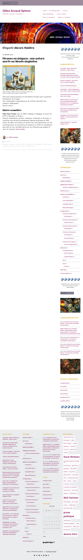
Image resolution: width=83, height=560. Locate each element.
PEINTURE (7, 141)
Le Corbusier (66, 484)
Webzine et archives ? (64, 17)
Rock (64, 263)
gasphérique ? (49, 542)
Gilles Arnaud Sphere (17, 11)
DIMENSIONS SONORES (66, 184)
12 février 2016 (8, 54)
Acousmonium (67, 440)
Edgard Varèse (75, 465)
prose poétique (69, 514)
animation (75, 443)
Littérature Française (68, 232)
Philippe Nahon (72, 505)
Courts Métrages (67, 200)
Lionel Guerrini (67, 490)
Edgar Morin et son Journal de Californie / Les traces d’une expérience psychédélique (11, 508)
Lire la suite (20, 129)
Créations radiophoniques (70, 187)
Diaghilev (29, 144)
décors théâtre (20, 144)
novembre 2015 (64, 401)
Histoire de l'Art (67, 474)
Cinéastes (65, 197)
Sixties (66, 266)
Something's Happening (69, 523)
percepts (66, 505)
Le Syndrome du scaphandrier (70, 487)
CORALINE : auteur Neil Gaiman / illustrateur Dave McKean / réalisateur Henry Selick (11, 532)
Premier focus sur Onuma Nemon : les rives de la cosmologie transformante (69, 323)
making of (66, 493)
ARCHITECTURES (64, 171)
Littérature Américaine (69, 213)
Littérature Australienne (69, 220)
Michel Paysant (73, 493)
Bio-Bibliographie (55, 10)
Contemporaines (67, 250)
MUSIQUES (63, 248)
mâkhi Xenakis (64, 328)
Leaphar (75, 481)
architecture (73, 446)
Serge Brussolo (67, 520)
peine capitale (75, 501)
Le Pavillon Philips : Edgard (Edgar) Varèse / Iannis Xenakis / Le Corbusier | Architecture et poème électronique (51, 448)
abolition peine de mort (69, 437)
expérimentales (68, 256)
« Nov (44, 536)
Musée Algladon (37, 144)
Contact (65, 10)
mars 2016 (62, 386)
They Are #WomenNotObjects (68, 85)
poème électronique (68, 508)
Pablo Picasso (30, 146)
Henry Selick (72, 471)
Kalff (65, 481)
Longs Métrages (67, 204)
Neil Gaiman (71, 497)
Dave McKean (72, 456)
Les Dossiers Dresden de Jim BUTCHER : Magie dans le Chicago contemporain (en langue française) (70, 75)
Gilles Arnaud (13, 137)
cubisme (12, 144)
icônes (65, 477)
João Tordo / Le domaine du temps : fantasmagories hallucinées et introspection (70, 110)
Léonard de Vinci (75, 490)
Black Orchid (73, 449)
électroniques (68, 253)
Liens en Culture (61, 14)
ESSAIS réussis (64, 191)
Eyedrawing (66, 177)
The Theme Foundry (51, 551)
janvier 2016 (63, 393)
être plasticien (67, 529)
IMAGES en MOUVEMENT (66, 194)
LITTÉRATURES (64, 211)
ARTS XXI (62, 175)
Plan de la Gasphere (49, 17)
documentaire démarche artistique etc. (71, 462)
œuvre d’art (70, 534)
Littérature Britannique (69, 226)
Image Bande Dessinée (73, 477)
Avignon (6, 144)
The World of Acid (67, 526)
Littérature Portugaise (69, 241)
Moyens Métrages (67, 207)
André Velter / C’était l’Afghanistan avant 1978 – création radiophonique (10, 461)
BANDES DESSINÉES (65, 181)
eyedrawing (66, 468)
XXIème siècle (76, 526)
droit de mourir (67, 465)
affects (72, 440)
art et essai (66, 449)
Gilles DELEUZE (73, 468)
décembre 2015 (64, 397)
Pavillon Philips (67, 501)
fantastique (67, 216)
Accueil (45, 10)
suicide (77, 523)
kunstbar (69, 481)
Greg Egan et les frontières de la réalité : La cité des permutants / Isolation (69, 116)
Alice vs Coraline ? (67, 443)
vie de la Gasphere (65, 273)
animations (66, 446)
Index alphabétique (48, 14)
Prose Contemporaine (70, 244)
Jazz (64, 260)
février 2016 (63, 390)
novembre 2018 (64, 383)
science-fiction (68, 222)
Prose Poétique (68, 238)
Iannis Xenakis (75, 474)
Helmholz (66, 471)
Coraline (65, 452)
